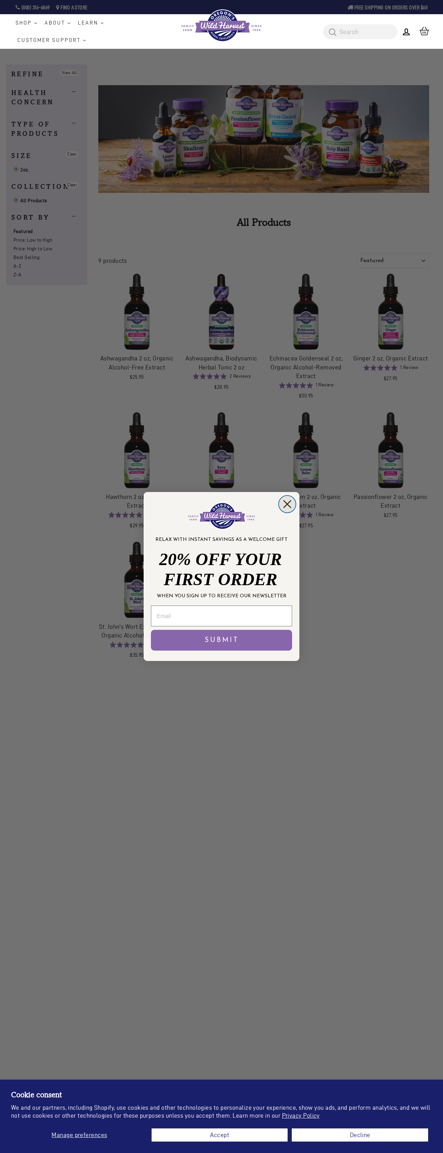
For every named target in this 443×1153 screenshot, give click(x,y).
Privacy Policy (301, 1115)
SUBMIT (222, 640)
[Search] (330, 32)
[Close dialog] (287, 504)
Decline (360, 1135)
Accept (219, 1135)
